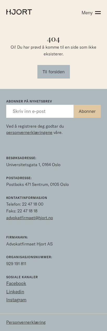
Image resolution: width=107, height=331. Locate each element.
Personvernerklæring (26, 322)
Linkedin (15, 292)
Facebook (16, 283)
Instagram (16, 300)
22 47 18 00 (32, 204)
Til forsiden (54, 71)
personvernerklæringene (29, 132)
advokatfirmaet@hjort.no (29, 217)
